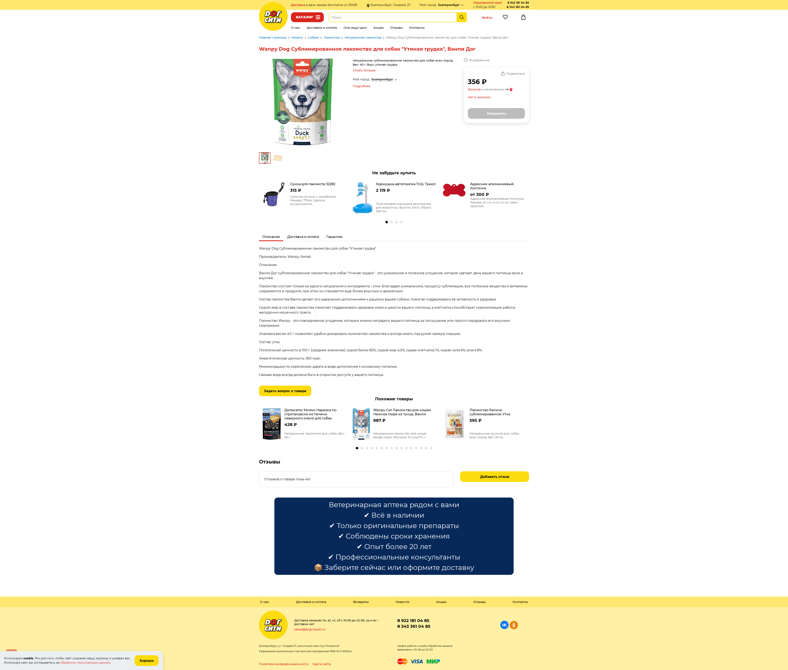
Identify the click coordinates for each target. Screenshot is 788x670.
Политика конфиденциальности (284, 664)
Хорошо (147, 661)
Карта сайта (322, 664)
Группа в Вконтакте (504, 625)
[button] (386, 222)
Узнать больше (364, 70)
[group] (304, 195)
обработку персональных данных (85, 662)
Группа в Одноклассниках (514, 625)
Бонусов (474, 89)
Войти (487, 17)
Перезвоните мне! (487, 3)
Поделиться (515, 73)
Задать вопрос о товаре (285, 391)
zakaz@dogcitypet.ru (309, 629)
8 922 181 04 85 (518, 3)
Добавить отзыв (494, 477)
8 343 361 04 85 (518, 7)
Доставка (298, 5)
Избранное (505, 18)
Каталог (304, 17)
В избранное (479, 60)
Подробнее (361, 86)
